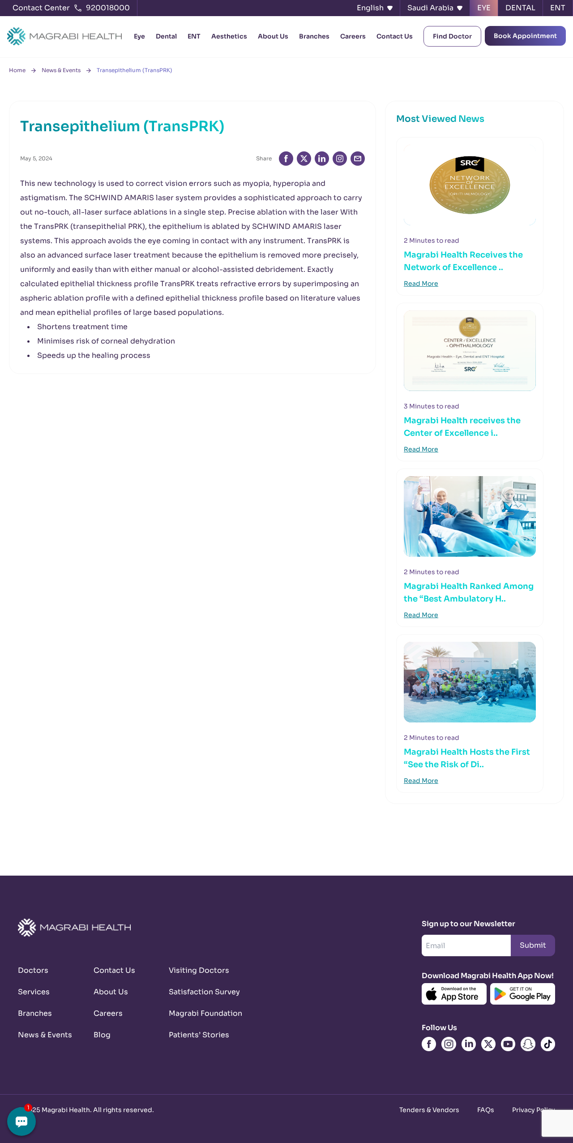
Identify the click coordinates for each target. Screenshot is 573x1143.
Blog (102, 1035)
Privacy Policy (533, 1110)
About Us (273, 36)
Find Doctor (452, 36)
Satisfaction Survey (196, 992)
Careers (353, 36)
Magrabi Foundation (196, 1013)
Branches (314, 36)
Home (17, 70)
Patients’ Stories (196, 1035)
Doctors (33, 970)
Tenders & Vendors (429, 1110)
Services (34, 992)
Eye (139, 36)
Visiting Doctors (196, 970)
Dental (166, 36)
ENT (194, 36)
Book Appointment (525, 36)
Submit (533, 945)
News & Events (61, 70)
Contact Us (394, 36)
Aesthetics (229, 36)
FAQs (485, 1110)
